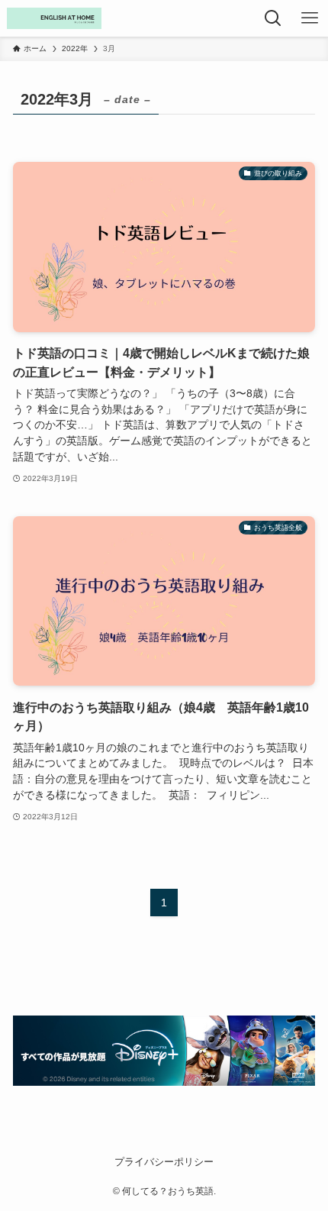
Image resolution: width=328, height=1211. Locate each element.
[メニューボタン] (309, 18)
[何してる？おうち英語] (54, 18)
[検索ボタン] (273, 18)
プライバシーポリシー (164, 1161)
